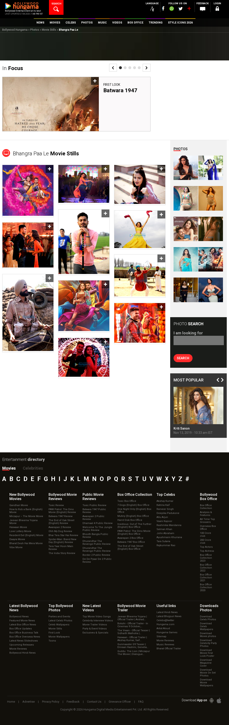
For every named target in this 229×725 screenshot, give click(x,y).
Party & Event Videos (95, 628)
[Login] (217, 9)
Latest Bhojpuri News (169, 616)
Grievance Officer (120, 701)
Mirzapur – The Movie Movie (26, 516)
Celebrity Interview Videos (98, 620)
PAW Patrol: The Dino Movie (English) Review (62, 511)
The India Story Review (62, 553)
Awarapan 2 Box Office (130, 538)
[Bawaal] (186, 229)
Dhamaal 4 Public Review (97, 523)
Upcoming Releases (21, 644)
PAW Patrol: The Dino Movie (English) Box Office (134, 532)
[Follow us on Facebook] (163, 8)
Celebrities (33, 468)
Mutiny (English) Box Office (133, 516)
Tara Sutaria (163, 541)
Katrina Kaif (163, 505)
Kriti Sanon (182, 428)
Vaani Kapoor (164, 521)
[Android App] (211, 700)
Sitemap (161, 636)
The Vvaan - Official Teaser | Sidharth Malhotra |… (133, 632)
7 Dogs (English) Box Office (133, 505)
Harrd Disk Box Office (129, 520)
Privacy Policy (50, 701)
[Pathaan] (210, 259)
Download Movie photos (208, 635)
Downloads (209, 608)
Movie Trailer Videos (95, 624)
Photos (34, 29)
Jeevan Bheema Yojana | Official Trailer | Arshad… (132, 618)
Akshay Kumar (165, 501)
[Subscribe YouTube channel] (189, 9)
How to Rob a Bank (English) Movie (25, 511)
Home (11, 701)
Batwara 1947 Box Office (131, 542)
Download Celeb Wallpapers (206, 626)
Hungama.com (165, 624)
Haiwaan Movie (18, 527)
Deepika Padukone (168, 513)
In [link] (12, 68)
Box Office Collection (206, 507)
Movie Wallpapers (59, 636)
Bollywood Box (208, 496)
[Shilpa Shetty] (186, 259)
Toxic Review (56, 505)
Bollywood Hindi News (22, 652)
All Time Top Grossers (207, 521)
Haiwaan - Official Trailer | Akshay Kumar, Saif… (132, 639)
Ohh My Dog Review (60, 531)
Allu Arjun (162, 517)
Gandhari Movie (18, 505)
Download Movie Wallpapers (206, 682)
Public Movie (93, 496)
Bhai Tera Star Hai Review (63, 535)
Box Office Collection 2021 (206, 577)
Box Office (134, 494)
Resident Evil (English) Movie (26, 535)
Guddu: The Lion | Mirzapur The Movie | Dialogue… (133, 653)
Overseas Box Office (208, 527)
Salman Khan (164, 529)
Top (166, 494)
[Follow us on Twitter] (180, 8)
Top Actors (206, 546)
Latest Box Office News (22, 624)
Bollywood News (19, 616)
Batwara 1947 (120, 90)
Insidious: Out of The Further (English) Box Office (134, 525)
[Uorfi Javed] (210, 168)
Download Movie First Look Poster (207, 653)
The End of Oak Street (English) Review (61, 522)
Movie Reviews (18, 648)
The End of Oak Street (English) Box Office (130, 547)
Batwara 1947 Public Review (94, 511)
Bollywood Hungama (15, 29)
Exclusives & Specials (95, 632)
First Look (111, 84)
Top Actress (207, 551)
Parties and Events (59, 616)
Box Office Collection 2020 (206, 587)
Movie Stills (49, 29)
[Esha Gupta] (210, 290)
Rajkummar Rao (166, 545)
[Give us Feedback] (202, 9)
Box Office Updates (20, 628)
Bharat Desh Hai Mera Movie (26, 543)
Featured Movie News (22, 620)
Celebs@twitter (165, 620)
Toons (52, 640)
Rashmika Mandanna (169, 525)
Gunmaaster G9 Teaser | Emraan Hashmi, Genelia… (132, 646)
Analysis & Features (206, 514)
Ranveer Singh (165, 509)
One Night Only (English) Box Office (134, 510)
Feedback (73, 701)
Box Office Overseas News (24, 636)
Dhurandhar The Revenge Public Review (96, 542)
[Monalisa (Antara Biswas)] (186, 198)
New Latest (92, 608)
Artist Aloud (163, 628)
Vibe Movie (16, 547)
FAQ (141, 701)
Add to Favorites (95, 81)
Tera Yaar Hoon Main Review (61, 548)
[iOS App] (219, 700)
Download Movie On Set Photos (208, 672)
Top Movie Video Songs (97, 616)
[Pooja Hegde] (210, 229)
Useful (166, 606)
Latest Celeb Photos (60, 620)
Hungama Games (167, 632)
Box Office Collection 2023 (206, 558)
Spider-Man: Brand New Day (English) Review (62, 541)
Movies (9, 468)
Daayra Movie (17, 539)
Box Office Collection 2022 (206, 567)
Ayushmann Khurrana (169, 537)
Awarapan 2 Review (60, 527)
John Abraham (165, 533)
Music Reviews (165, 644)
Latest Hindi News (167, 612)
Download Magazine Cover (206, 663)
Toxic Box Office (126, 501)
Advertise (28, 701)
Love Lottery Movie (20, 531)
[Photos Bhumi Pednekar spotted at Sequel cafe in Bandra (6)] (186, 290)
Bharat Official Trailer (169, 648)
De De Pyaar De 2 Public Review (97, 560)
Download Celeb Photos (208, 618)
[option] (76, 104)
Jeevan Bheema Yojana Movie (23, 522)
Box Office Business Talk (23, 632)
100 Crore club (205, 534)
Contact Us (94, 701)
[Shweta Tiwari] (186, 168)
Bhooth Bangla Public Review (95, 536)
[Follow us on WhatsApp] (171, 9)
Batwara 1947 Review (60, 516)
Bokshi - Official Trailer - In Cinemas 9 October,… (132, 625)
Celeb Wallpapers (59, 624)
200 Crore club (205, 541)
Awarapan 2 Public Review (93, 518)
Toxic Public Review (94, 505)
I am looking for (188, 333)
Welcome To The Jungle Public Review (97, 529)
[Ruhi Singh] (210, 198)
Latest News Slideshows (23, 640)
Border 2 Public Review (96, 555)
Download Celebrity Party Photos (208, 643)
